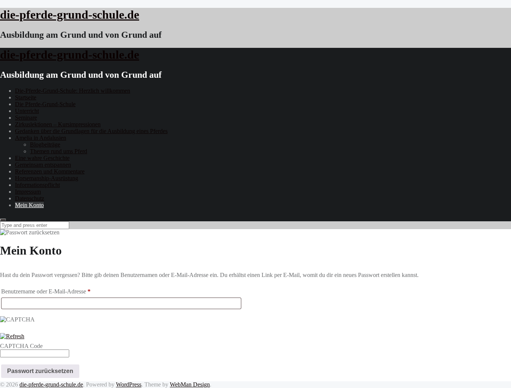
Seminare (26, 117)
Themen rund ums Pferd (58, 151)
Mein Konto (29, 205)
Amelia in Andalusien (40, 138)
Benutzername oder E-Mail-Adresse (60, 291)
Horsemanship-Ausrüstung (46, 178)
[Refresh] (12, 336)
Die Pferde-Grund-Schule (45, 104)
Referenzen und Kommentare (50, 171)
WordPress (128, 384)
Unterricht (27, 111)
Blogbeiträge (45, 144)
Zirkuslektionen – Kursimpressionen (58, 124)
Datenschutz (29, 198)
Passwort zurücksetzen (40, 371)
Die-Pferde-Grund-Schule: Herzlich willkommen (72, 90)
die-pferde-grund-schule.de (51, 384)
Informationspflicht (37, 185)
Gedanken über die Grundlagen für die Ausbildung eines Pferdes (91, 131)
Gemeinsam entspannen (43, 164)
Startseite (25, 97)
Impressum (28, 191)
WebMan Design (190, 384)
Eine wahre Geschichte (42, 158)
